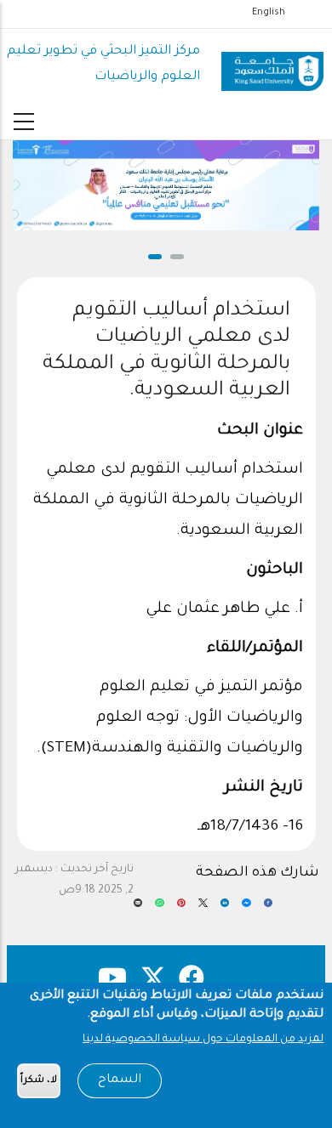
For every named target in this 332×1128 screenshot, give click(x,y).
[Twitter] (202, 909)
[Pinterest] (181, 909)
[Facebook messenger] (246, 909)
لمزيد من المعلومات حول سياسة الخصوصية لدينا (203, 1040)
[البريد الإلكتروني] (138, 909)
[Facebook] (268, 909)
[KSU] (272, 65)
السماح (119, 1080)
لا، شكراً (38, 1080)
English (268, 13)
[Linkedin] (225, 909)
